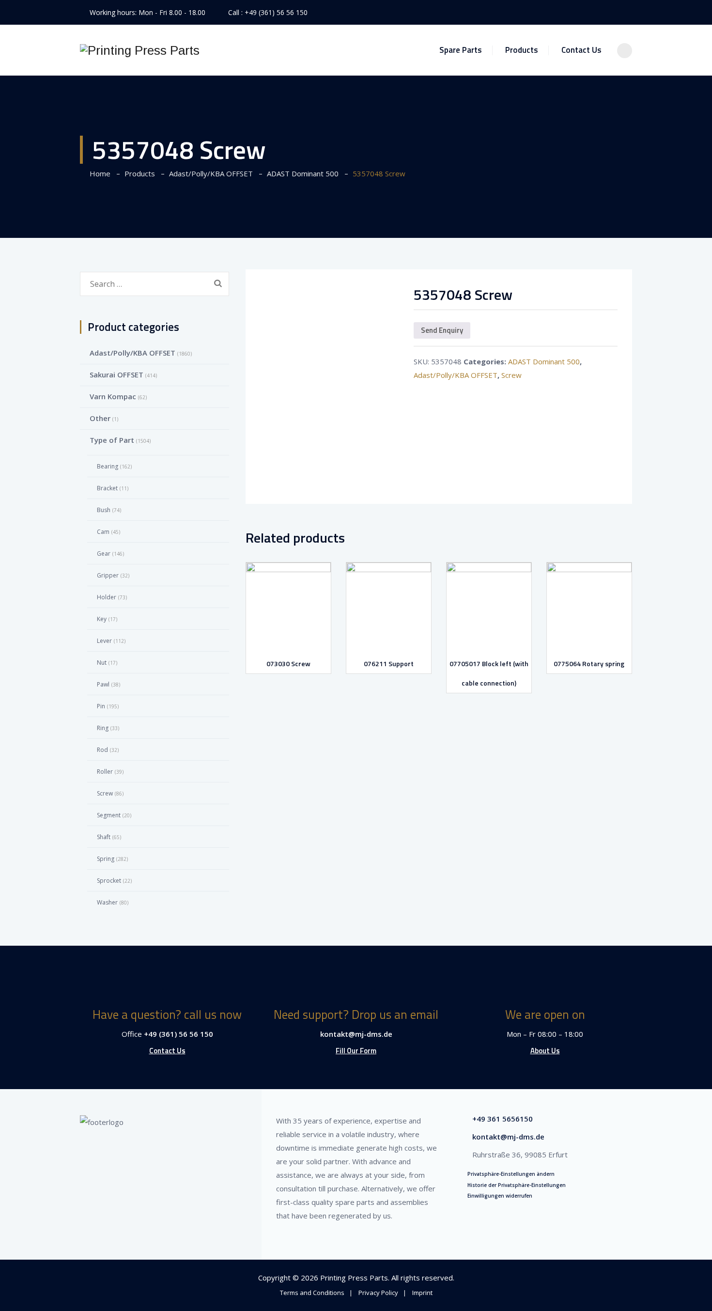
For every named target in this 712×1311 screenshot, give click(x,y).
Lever (104, 641)
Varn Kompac (113, 396)
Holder (106, 597)
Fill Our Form (356, 1050)
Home (98, 173)
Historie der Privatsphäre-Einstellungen (516, 1185)
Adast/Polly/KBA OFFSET (455, 375)
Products (521, 50)
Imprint (422, 1292)
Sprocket (109, 880)
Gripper (108, 575)
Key (102, 619)
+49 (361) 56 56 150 (276, 12)
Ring (102, 728)
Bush (103, 510)
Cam (103, 532)
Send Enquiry (442, 330)
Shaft (103, 837)
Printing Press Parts (354, 1277)
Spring (105, 859)
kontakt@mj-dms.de (356, 1034)
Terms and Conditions (312, 1292)
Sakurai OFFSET (116, 374)
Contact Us (581, 50)
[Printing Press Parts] (140, 50)
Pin (101, 706)
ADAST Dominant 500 (544, 361)
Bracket (107, 488)
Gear (103, 553)
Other (100, 418)
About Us (545, 1050)
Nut (102, 662)
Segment (109, 815)
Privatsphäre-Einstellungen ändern (511, 1174)
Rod (102, 750)
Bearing (107, 466)
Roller (105, 771)
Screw (511, 375)
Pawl (103, 684)
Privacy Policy (378, 1292)
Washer (107, 902)
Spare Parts (460, 50)
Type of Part (112, 440)
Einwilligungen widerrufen (499, 1195)
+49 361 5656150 (502, 1119)
